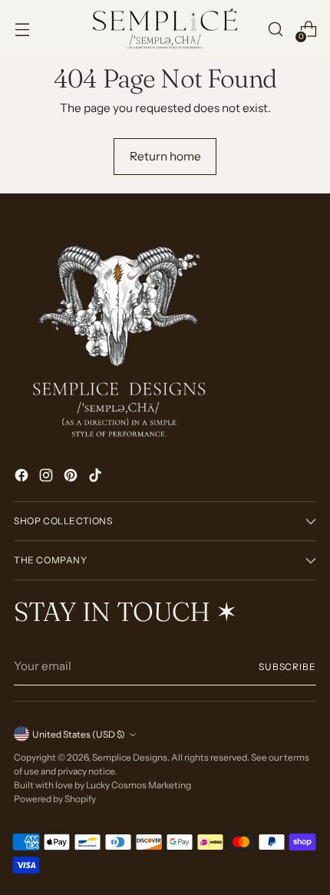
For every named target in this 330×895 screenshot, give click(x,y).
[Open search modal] (275, 29)
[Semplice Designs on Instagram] (47, 477)
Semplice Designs (129, 757)
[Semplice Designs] (165, 29)
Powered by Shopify (55, 798)
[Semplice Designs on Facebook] (23, 477)
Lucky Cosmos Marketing (138, 785)
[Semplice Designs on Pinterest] (72, 477)
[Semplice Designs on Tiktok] (96, 477)
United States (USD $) (78, 734)
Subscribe (287, 666)
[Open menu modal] (22, 29)
